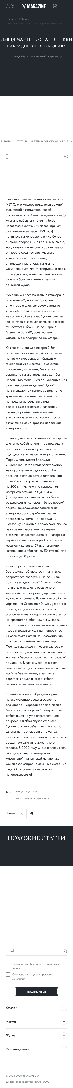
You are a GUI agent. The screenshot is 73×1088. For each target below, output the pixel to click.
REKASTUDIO (41, 1082)
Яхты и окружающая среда (53, 141)
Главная (12, 19)
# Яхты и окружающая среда (23, 930)
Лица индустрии (15, 141)
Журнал (25, 19)
